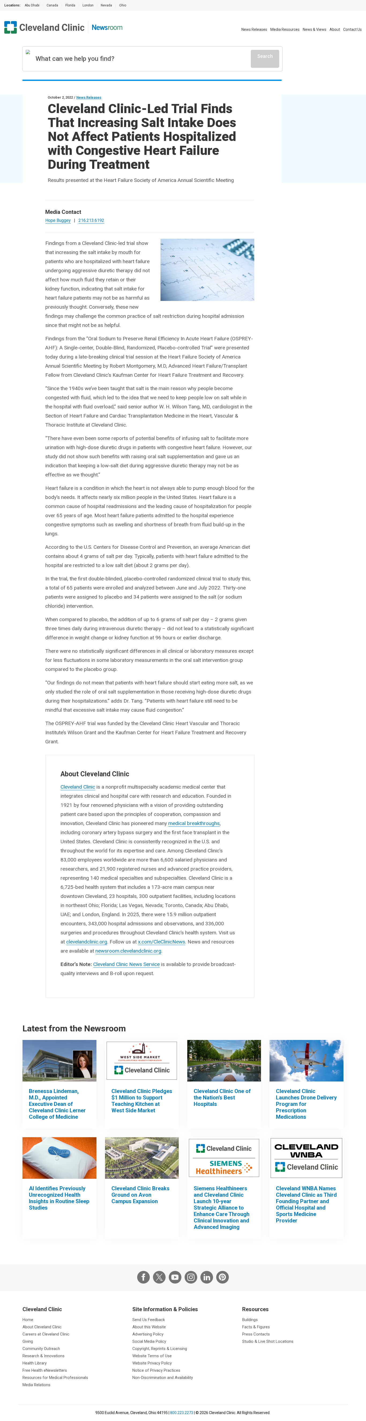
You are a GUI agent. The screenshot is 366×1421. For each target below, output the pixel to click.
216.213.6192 (91, 220)
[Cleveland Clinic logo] (44, 27)
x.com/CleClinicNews (161, 942)
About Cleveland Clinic (42, 1327)
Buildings (250, 1319)
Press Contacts (256, 1334)
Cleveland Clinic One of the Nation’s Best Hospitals (222, 1097)
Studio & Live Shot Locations (267, 1341)
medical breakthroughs (194, 823)
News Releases (254, 29)
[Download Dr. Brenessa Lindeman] (59, 1060)
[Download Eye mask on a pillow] (59, 1158)
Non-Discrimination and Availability (162, 1377)
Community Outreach (41, 1348)
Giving (28, 1341)
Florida (70, 5)
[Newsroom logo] (107, 27)
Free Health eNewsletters (45, 1370)
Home (28, 1319)
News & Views (314, 29)
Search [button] (265, 56)
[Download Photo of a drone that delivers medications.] (306, 1060)
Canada (52, 5)
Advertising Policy (147, 1334)
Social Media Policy (149, 1341)
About (335, 29)
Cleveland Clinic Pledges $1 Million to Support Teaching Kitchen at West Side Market (141, 1101)
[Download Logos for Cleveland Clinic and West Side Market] (142, 1060)
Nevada (106, 5)
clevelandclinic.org (86, 942)
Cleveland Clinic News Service (126, 964)
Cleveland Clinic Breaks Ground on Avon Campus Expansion (140, 1194)
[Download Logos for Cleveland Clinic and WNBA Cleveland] (306, 1158)
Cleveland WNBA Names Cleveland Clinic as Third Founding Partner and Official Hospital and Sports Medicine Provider (306, 1204)
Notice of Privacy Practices (156, 1370)
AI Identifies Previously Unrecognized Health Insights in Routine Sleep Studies (59, 1198)
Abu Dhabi (32, 5)
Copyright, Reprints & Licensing (159, 1348)
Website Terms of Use (152, 1355)
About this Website (149, 1327)
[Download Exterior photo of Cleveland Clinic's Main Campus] (224, 1060)
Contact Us (352, 29)
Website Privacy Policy (152, 1363)
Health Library (35, 1363)
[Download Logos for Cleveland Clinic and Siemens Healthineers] (224, 1158)
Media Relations (36, 1384)
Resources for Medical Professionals (55, 1377)
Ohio (122, 5)
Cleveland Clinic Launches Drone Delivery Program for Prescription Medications (306, 1104)
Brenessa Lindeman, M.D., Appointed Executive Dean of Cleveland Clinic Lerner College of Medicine (57, 1104)
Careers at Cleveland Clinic (46, 1334)
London (88, 5)
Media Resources (285, 29)
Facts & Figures (256, 1327)
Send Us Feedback (148, 1319)
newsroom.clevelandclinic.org (128, 951)
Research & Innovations (44, 1355)
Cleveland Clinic (78, 787)
